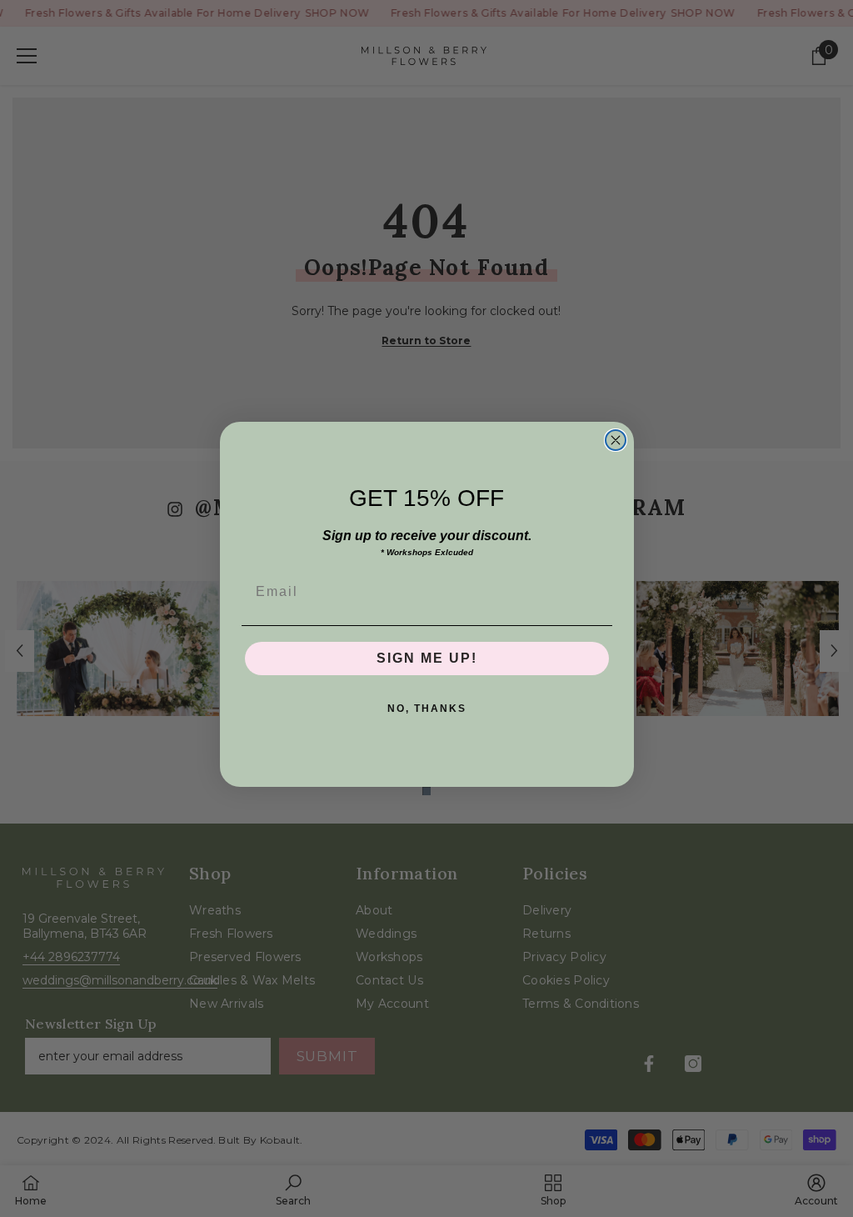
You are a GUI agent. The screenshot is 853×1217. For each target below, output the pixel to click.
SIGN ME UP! (427, 658)
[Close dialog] (616, 440)
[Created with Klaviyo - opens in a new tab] (426, 791)
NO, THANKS (426, 708)
